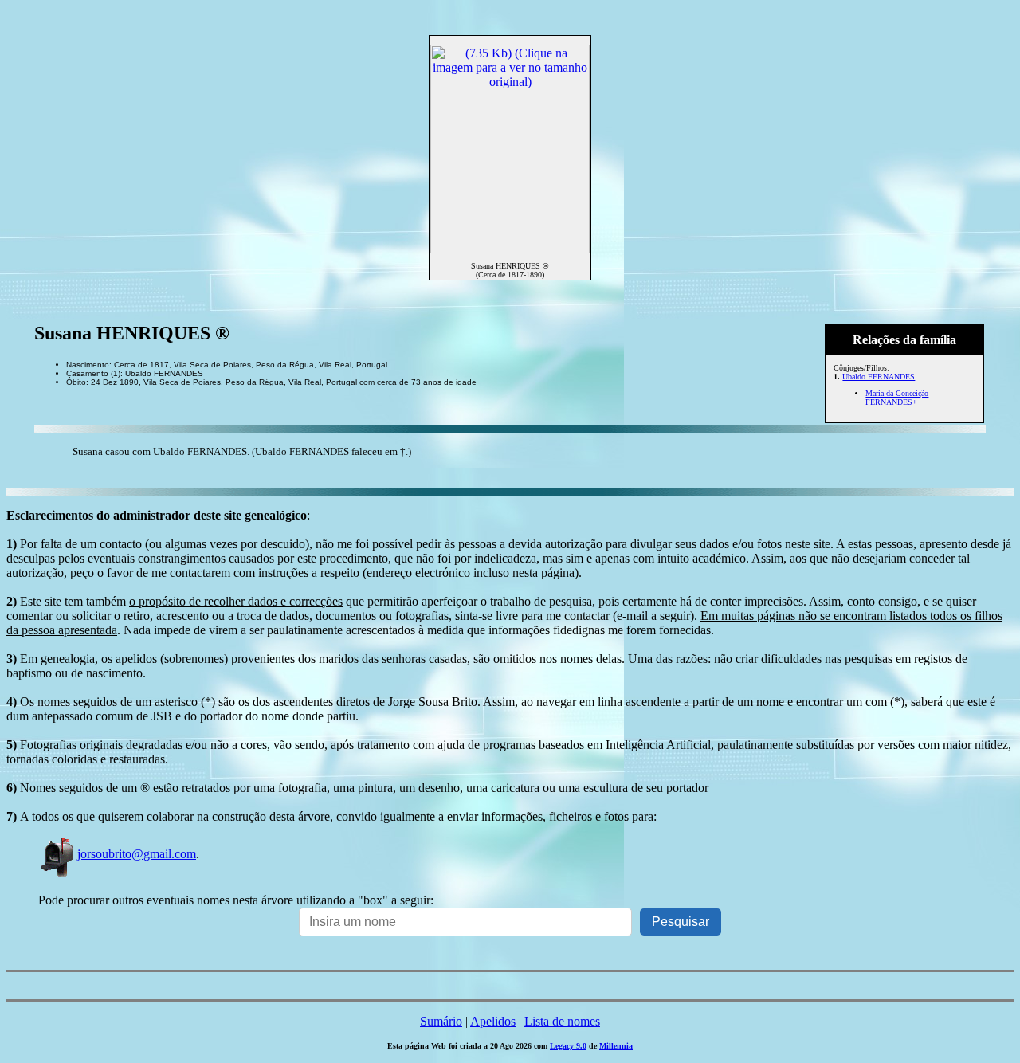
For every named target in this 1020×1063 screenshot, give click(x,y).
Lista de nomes (562, 1021)
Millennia (616, 1045)
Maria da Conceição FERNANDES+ (896, 397)
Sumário (441, 1021)
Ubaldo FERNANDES (878, 376)
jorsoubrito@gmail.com (136, 854)
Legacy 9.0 (568, 1045)
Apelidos (493, 1021)
